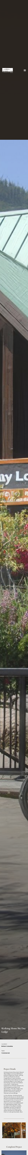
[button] (25, 70)
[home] (7, 70)
